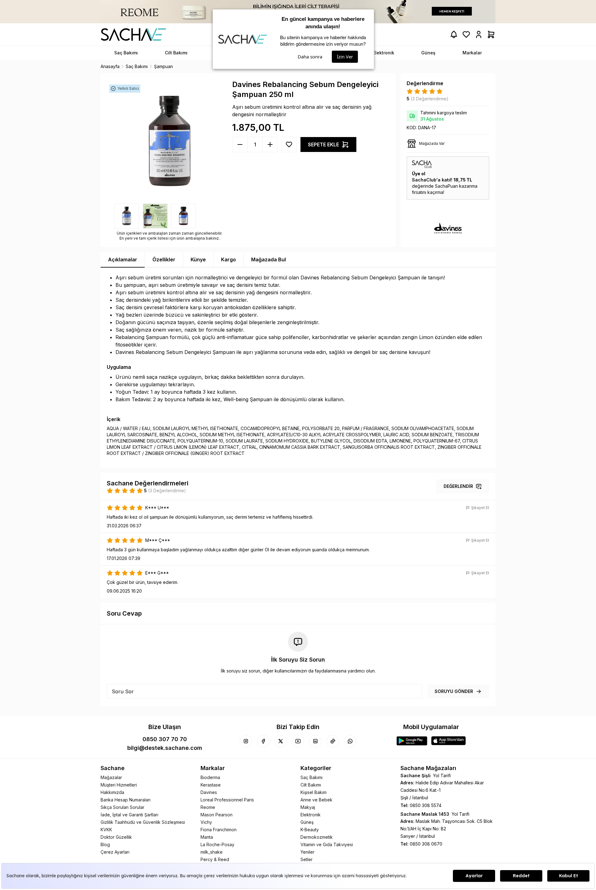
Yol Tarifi (442, 775)
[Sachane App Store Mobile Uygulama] (448, 740)
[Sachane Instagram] (246, 741)
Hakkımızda (112, 792)
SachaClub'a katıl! (432, 179)
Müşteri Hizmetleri (119, 784)
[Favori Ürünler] (466, 34)
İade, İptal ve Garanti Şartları (129, 814)
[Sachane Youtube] (298, 741)
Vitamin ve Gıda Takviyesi (326, 844)
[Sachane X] (280, 741)
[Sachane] (133, 34)
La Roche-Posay (217, 844)
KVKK (106, 829)
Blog (105, 844)
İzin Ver (345, 56)
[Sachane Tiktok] (333, 741)
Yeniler (307, 852)
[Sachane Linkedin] (315, 741)
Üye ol (418, 173)
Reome (208, 807)
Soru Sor (123, 691)
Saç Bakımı (311, 777)
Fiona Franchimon (219, 829)
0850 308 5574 (425, 805)
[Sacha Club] (448, 164)
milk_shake (212, 852)
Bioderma (210, 777)
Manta (207, 837)
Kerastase (211, 784)
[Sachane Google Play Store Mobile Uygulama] (411, 740)
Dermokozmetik (316, 837)
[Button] (289, 144)
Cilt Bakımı (310, 784)
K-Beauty (309, 829)
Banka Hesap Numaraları (126, 799)
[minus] (269, 144)
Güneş (307, 822)
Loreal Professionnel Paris (227, 799)
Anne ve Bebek (316, 799)
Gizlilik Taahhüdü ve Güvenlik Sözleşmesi (143, 822)
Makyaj (307, 807)
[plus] (240, 144)
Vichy (206, 822)
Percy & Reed (215, 859)
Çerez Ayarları (115, 852)
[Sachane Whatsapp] (350, 741)
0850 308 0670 (426, 843)
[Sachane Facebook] (263, 741)
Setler (306, 859)
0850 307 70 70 (164, 739)
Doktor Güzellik (116, 837)
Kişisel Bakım (313, 792)
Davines (209, 792)
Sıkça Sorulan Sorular (122, 807)
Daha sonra (310, 56)
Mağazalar (111, 777)
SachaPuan (446, 186)
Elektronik (310, 814)
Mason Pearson (217, 814)
